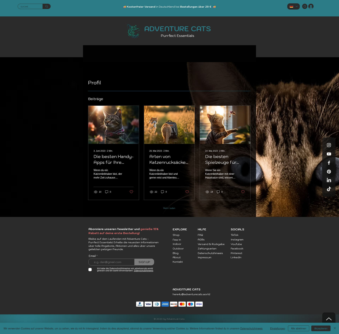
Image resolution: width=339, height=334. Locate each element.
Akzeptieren (321, 328)
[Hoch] (328, 318)
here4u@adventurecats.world (191, 294)
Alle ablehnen (298, 328)
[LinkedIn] (329, 180)
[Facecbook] (329, 162)
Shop (176, 235)
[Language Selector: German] (293, 6)
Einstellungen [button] (277, 328)
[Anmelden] (309, 6)
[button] (304, 6)
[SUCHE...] (46, 6)
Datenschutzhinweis (251, 328)
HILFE (202, 229)
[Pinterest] (329, 171)
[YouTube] (329, 154)
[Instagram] (329, 145)
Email (92, 255)
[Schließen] (335, 328)
